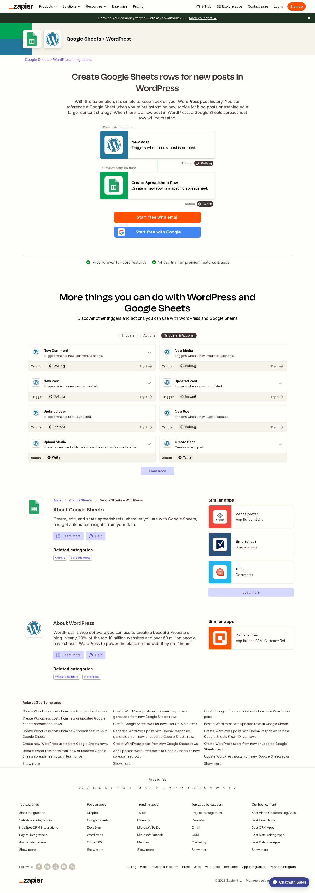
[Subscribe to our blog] (72, 866)
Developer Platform (164, 867)
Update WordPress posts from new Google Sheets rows (247, 756)
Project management (207, 813)
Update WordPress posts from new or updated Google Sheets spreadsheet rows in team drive (64, 753)
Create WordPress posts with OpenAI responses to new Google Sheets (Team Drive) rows (246, 733)
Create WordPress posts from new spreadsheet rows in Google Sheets (65, 733)
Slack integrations (32, 813)
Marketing (199, 842)
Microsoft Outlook (150, 835)
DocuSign (94, 827)
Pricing (131, 867)
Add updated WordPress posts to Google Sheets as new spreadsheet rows (156, 753)
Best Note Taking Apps (268, 835)
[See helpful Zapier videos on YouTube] (64, 866)
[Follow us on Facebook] (39, 866)
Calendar (198, 820)
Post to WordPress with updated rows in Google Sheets (246, 724)
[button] (157, 232)
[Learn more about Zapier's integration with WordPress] (34, 628)
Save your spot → (203, 18)
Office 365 (94, 842)
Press (186, 867)
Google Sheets (80, 500)
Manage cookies (258, 880)
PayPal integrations (33, 835)
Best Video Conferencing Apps (274, 813)
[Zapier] (21, 6)
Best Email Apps (263, 820)
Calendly (143, 820)
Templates (230, 867)
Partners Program (283, 867)
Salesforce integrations (36, 820)
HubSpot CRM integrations (38, 827)
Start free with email (157, 217)
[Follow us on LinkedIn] (47, 866)
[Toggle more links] (67, 763)
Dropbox (93, 813)
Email (196, 827)
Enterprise (212, 867)
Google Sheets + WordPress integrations (58, 60)
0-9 (81, 788)
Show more (27, 849)
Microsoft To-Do (148, 827)
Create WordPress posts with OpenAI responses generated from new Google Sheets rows (150, 714)
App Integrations (254, 867)
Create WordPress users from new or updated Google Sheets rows (245, 746)
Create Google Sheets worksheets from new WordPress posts (247, 714)
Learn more (71, 536)
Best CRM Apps (263, 827)
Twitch (141, 813)
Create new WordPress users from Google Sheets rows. (65, 744)
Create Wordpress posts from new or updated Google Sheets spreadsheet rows (64, 721)
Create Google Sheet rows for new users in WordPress (155, 724)
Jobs (197, 867)
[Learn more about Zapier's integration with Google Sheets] (34, 506)
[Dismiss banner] (309, 18)
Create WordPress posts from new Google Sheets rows (65, 711)
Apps (57, 500)
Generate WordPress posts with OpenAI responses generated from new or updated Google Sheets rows (154, 733)
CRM (195, 835)
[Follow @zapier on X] (55, 866)
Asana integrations (32, 842)
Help (98, 536)
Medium (143, 842)
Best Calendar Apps (266, 842)
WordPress (95, 835)
